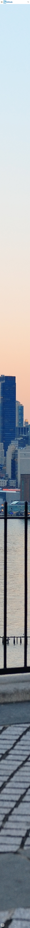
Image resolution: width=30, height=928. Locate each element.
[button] (1, 2)
